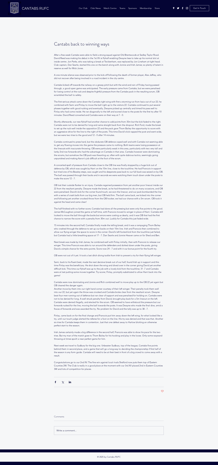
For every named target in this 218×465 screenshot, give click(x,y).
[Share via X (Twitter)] (62, 382)
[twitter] (178, 8)
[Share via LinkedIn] (70, 382)
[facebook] (182, 8)
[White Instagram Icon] (187, 8)
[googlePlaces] (173, 8)
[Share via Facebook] (55, 382)
